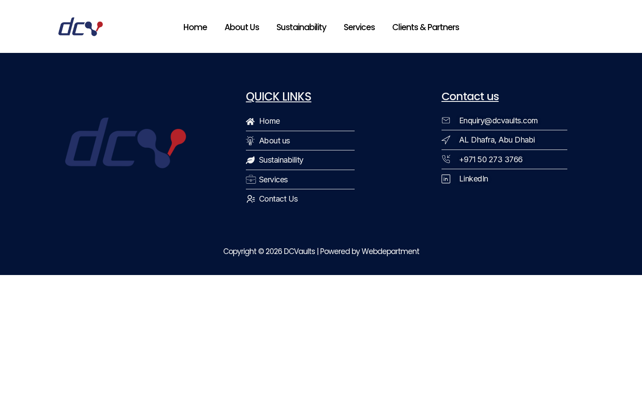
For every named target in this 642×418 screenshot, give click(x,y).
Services (359, 27)
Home (195, 27)
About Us (241, 27)
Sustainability (301, 27)
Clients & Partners (425, 27)
